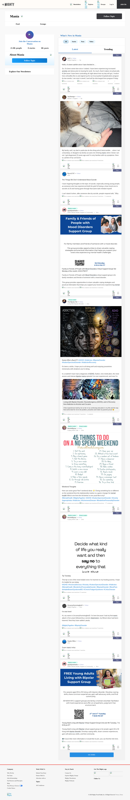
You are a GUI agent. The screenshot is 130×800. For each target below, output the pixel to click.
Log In (112, 4)
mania (83, 376)
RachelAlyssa (71, 428)
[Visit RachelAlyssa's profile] (64, 428)
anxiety (64, 71)
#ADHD (81, 360)
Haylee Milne (71, 641)
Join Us (123, 4)
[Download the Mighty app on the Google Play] (117, 774)
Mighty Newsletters (70, 778)
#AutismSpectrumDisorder (71, 362)
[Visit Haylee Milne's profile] (64, 642)
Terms (121, 794)
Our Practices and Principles (14, 780)
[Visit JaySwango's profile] (64, 97)
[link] (8, 4)
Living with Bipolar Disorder (75, 304)
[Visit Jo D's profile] (64, 59)
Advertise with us (41, 778)
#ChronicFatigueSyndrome (93, 589)
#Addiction (88, 360)
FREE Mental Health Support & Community (80, 212)
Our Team (9, 775)
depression (95, 618)
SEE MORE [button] (91, 755)
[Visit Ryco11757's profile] (64, 174)
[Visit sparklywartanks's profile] (64, 210)
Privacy (117, 794)
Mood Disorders (91, 269)
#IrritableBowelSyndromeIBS (72, 589)
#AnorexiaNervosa (75, 585)
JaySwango (71, 96)
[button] (109, 16)
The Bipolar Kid (72, 302)
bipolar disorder (75, 731)
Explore (90, 4)
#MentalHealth (67, 498)
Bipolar (81, 723)
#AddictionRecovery (89, 362)
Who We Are (10, 773)
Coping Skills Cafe (72, 430)
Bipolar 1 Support (72, 98)
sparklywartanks (72, 210)
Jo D (69, 58)
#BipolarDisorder (99, 360)
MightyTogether (71, 60)
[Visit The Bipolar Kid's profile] (64, 301)
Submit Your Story (41, 773)
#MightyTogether (79, 498)
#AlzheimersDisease (88, 500)
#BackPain (113, 587)
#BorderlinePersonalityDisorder (108, 500)
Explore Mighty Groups (71, 775)
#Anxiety (115, 498)
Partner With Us (40, 775)
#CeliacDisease (109, 589)
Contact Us (68, 773)
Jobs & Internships (12, 778)
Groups (103, 4)
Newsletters (77, 4)
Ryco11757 (71, 173)
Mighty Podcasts (69, 780)
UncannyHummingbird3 (75, 605)
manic (104, 153)
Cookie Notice (11, 788)
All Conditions (40, 785)
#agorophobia (67, 500)
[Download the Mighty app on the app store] (101, 774)
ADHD (91, 374)
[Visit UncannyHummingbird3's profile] (64, 606)
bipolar (78, 376)
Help (8, 783)
